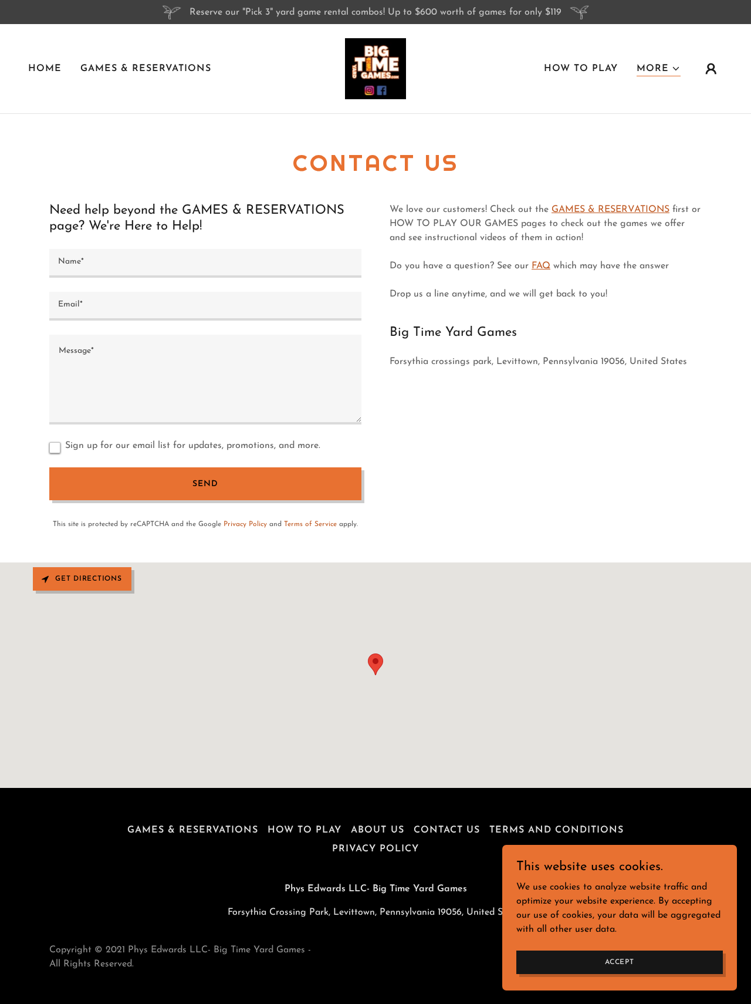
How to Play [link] (581, 68)
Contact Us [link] (447, 830)
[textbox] (205, 263)
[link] (375, 68)
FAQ (541, 266)
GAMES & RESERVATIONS (610, 209)
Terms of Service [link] (310, 524)
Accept (619, 961)
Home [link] (45, 68)
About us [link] (377, 830)
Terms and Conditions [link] (556, 830)
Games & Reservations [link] (145, 68)
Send (205, 484)
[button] (659, 69)
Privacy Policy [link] (245, 524)
